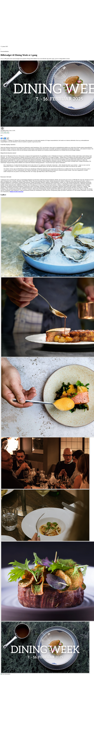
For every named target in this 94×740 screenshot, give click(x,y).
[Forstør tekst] (5, 133)
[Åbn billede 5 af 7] (45, 515)
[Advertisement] (6, 23)
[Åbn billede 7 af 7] (45, 647)
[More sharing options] (7, 138)
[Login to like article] (2, 128)
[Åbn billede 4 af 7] (45, 463)
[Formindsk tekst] (8, 133)
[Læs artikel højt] (2, 132)
